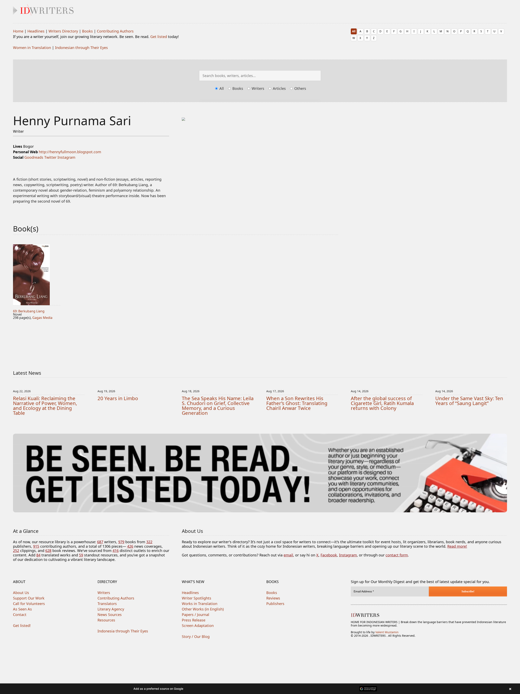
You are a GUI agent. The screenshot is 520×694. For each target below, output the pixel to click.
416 (116, 550)
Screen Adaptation (198, 625)
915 (36, 546)
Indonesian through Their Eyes (81, 47)
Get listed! (22, 625)
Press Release (193, 620)
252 (16, 550)
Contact (19, 614)
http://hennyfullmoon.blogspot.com (70, 151)
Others (299, 88)
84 (38, 555)
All (353, 31)
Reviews (273, 598)
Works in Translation (199, 603)
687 (100, 541)
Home (18, 31)
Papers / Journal (195, 614)
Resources (106, 620)
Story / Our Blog (196, 636)
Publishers (275, 603)
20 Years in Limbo (118, 398)
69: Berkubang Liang (28, 311)
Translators (107, 603)
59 (81, 555)
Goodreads (33, 157)
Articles (279, 88)
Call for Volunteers (29, 603)
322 (149, 541)
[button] (260, 688)
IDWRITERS (260, 9)
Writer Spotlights (196, 598)
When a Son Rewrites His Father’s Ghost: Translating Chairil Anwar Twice (296, 403)
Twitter (50, 157)
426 (130, 546)
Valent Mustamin (387, 632)
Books (87, 31)
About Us (21, 592)
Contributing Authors (115, 31)
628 (48, 550)
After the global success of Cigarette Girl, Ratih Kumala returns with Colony (382, 403)
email (288, 555)
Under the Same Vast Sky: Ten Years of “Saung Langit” (469, 400)
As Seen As (22, 609)
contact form (397, 555)
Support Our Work (28, 598)
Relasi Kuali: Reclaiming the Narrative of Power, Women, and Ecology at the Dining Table (45, 405)
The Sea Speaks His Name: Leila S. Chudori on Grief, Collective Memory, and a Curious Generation (218, 405)
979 (121, 541)
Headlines (35, 31)
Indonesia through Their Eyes (123, 631)
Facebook (329, 555)
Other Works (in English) (203, 609)
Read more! (457, 546)
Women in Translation (32, 47)
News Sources (110, 614)
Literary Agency (111, 609)
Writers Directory (63, 31)
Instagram (66, 157)
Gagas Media (42, 317)
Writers (257, 88)
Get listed (158, 36)
